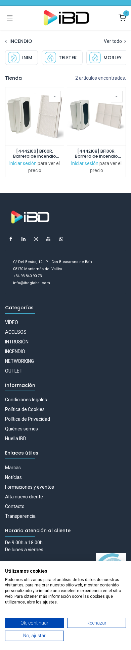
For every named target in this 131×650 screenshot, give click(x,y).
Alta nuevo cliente (24, 496)
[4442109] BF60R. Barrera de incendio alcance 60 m (34, 154)
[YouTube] (48, 239)
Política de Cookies (25, 409)
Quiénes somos (21, 428)
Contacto (15, 506)
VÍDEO (11, 322)
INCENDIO (15, 351)
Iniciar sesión (23, 163)
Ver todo (113, 41)
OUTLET (14, 371)
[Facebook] (10, 239)
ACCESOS (16, 332)
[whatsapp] (61, 239)
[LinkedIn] (23, 239)
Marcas (13, 467)
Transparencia (20, 516)
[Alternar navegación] (9, 17)
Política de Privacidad (27, 419)
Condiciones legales (26, 399)
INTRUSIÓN (17, 341)
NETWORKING (19, 361)
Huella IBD (15, 438)
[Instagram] (36, 239)
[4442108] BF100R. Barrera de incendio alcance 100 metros (96, 154)
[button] (54, 96)
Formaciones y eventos (29, 487)
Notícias (13, 477)
